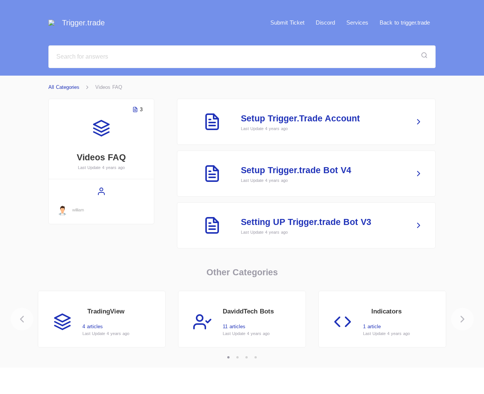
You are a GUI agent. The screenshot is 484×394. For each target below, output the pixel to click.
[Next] (462, 319)
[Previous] (22, 319)
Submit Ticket (287, 22)
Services (357, 22)
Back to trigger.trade (405, 22)
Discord (325, 22)
